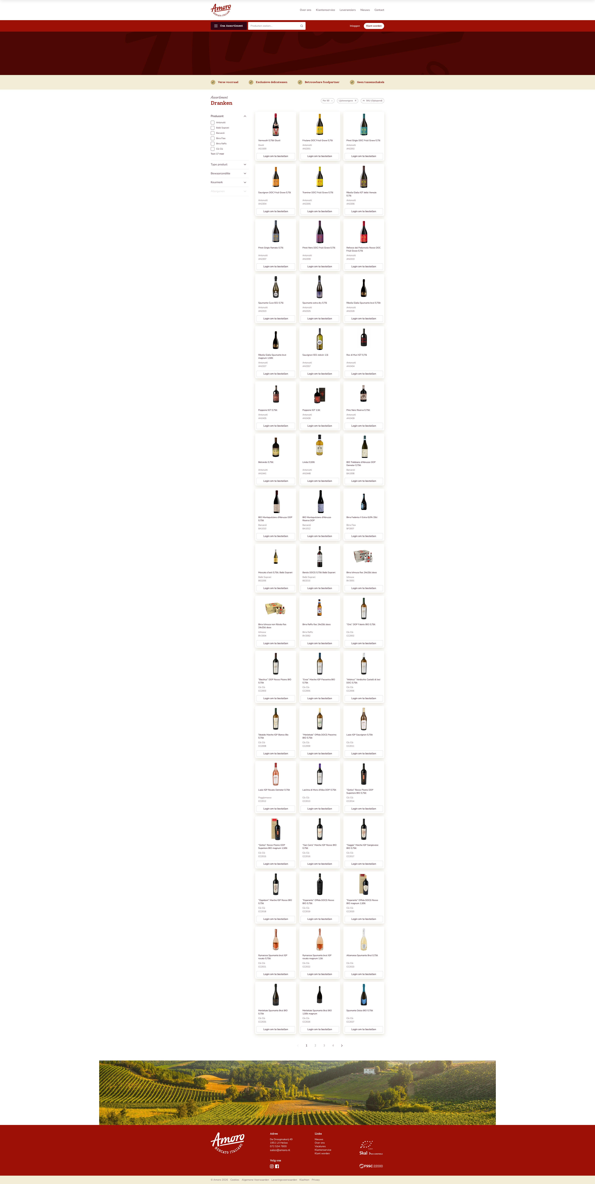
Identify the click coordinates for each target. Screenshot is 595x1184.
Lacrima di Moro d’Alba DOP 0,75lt (319, 789)
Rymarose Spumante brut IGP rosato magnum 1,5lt (316, 957)
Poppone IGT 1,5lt (311, 410)
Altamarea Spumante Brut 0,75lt (362, 955)
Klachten (304, 1180)
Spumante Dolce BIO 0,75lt (359, 1010)
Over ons (305, 10)
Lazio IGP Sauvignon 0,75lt (359, 734)
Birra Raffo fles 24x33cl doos (316, 624)
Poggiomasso (264, 797)
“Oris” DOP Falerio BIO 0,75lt (360, 624)
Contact (379, 10)
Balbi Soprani (264, 577)
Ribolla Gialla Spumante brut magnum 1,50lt (272, 356)
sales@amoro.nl (280, 1150)
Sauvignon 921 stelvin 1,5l (315, 354)
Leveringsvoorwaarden (284, 1180)
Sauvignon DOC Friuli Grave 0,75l (274, 192)
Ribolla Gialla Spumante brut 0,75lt (363, 302)
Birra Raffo (307, 632)
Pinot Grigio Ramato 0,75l (270, 247)
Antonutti (307, 145)
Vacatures (320, 1146)
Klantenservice (325, 10)
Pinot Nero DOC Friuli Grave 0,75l (318, 247)
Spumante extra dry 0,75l (314, 302)
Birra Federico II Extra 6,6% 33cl (361, 517)
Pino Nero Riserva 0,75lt (358, 410)
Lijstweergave (346, 100)
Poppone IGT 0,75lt (267, 410)
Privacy (316, 1180)
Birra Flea (351, 525)
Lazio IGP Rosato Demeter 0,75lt (274, 789)
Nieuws (365, 10)
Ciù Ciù (349, 632)
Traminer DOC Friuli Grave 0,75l (317, 192)
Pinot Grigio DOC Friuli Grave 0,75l (363, 140)
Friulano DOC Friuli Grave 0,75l (317, 140)
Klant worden (322, 1153)
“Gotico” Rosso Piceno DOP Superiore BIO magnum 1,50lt (272, 847)
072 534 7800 (278, 1146)
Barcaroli (350, 469)
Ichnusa (350, 577)
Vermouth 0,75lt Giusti (269, 140)
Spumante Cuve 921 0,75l (270, 302)
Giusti (261, 145)
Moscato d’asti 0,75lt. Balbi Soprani (275, 572)
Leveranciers (348, 10)
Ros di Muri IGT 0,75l (356, 354)
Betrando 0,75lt (265, 462)
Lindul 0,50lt (308, 462)
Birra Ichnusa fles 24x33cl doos (361, 572)
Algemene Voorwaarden (255, 1180)
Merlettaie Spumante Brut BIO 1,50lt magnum (317, 1012)
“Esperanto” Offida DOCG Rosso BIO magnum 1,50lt (362, 902)
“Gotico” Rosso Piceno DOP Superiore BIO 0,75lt (359, 791)
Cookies (234, 1180)
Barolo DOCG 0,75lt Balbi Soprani (318, 572)
